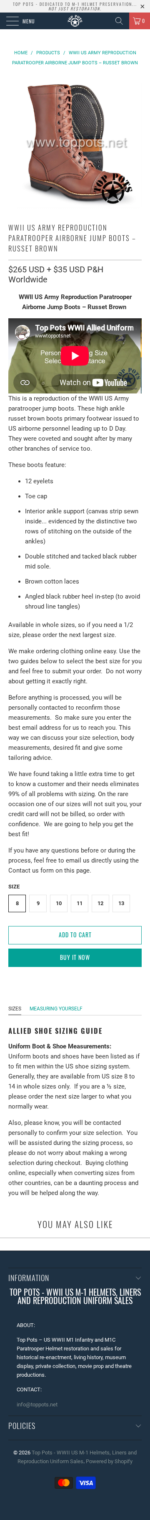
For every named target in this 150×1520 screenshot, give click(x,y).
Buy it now (75, 957)
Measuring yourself (56, 1009)
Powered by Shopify (109, 1461)
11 (79, 903)
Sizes (14, 1009)
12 (100, 903)
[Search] (119, 21)
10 (59, 903)
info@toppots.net (37, 1404)
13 (121, 903)
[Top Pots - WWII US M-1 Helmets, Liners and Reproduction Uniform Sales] (75, 21)
